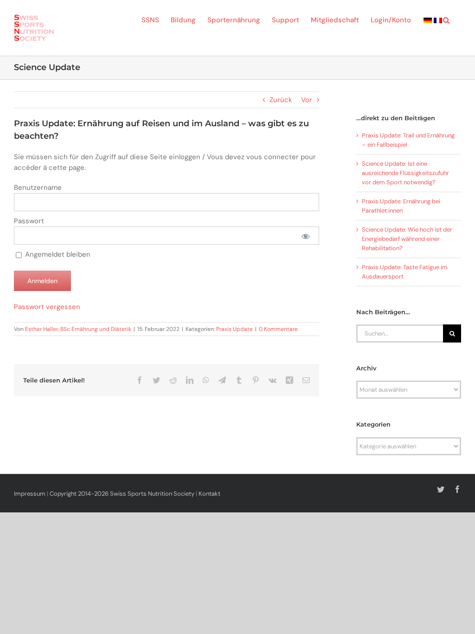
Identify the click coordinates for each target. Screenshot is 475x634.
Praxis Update (234, 329)
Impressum (29, 494)
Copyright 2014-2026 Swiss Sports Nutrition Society (122, 494)
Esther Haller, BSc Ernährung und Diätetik (78, 329)
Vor (306, 99)
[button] (446, 19)
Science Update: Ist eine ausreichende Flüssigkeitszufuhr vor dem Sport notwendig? (405, 173)
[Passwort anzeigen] (305, 235)
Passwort (29, 221)
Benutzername (38, 187)
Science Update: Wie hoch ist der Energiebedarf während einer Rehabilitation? (407, 239)
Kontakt (209, 494)
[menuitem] (428, 19)
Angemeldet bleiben (56, 254)
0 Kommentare (278, 329)
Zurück (281, 99)
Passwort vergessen (47, 306)
